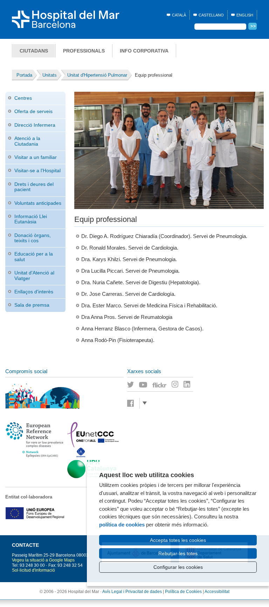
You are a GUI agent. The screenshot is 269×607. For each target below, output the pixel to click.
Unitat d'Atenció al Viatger (34, 275)
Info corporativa (144, 51)
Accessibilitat (217, 591)
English (244, 15)
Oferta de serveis (33, 111)
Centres (23, 98)
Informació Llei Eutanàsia (30, 219)
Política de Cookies (183, 591)
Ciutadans (34, 51)
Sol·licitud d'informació (33, 570)
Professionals (84, 51)
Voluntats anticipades (37, 203)
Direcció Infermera (34, 125)
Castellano (211, 15)
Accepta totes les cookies (178, 540)
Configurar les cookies (178, 567)
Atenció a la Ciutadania (27, 140)
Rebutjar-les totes (178, 553)
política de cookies (122, 525)
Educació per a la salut (33, 256)
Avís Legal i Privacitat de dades (132, 591)
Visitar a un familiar (35, 157)
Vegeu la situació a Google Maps (43, 560)
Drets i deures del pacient (34, 186)
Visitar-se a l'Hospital (37, 170)
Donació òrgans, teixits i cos (32, 237)
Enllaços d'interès (33, 291)
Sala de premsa (31, 305)
